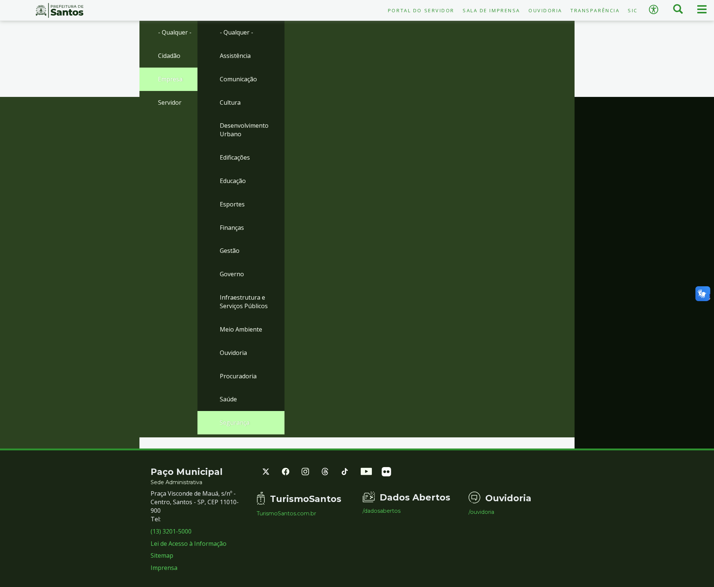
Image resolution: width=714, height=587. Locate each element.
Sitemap (162, 555)
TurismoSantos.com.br (286, 513)
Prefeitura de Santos (59, 10)
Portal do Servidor (421, 10)
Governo (232, 274)
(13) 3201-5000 (171, 531)
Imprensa (164, 568)
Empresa (170, 79)
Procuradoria (238, 376)
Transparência (595, 10)
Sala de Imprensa (491, 10)
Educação (233, 181)
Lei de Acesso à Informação (188, 543)
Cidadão (169, 56)
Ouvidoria (545, 10)
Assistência (235, 56)
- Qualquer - (175, 32)
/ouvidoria (481, 512)
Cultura (230, 102)
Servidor (169, 102)
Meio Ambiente (241, 329)
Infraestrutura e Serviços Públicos (244, 301)
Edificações (235, 157)
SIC (633, 10)
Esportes (232, 204)
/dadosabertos (382, 510)
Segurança (235, 422)
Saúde (228, 399)
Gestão (229, 251)
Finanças (232, 228)
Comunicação (238, 79)
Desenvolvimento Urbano (244, 129)
